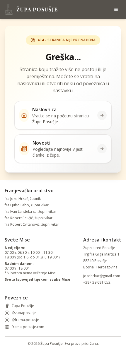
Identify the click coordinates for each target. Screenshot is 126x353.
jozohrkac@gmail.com (101, 275)
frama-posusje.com (28, 327)
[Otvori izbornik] (116, 9)
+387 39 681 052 (96, 282)
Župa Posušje (23, 306)
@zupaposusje (24, 313)
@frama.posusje (25, 320)
